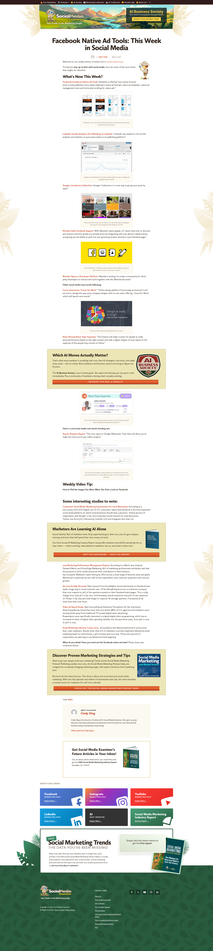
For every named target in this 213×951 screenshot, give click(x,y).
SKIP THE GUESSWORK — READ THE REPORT (106, 554)
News (70, 700)
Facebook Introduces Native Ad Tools (80, 82)
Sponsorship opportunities (104, 924)
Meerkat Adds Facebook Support (78, 230)
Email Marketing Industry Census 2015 (80, 627)
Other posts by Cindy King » (83, 730)
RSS (96, 927)
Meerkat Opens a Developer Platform (80, 276)
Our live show (100, 911)
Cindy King (88, 713)
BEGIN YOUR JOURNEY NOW (146, 19)
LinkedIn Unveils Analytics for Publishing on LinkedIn (87, 134)
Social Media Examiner (64, 15)
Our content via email (103, 900)
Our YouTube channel (102, 907)
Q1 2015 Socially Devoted (74, 586)
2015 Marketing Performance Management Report (86, 565)
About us (98, 896)
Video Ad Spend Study (73, 607)
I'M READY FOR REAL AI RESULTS (105, 382)
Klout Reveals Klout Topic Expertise (79, 336)
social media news (115, 61)
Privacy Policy (70, 910)
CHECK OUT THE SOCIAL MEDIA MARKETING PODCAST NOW (106, 688)
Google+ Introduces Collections (77, 185)
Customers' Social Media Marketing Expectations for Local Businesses (95, 506)
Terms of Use (59, 910)
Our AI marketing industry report (106, 920)
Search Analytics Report (74, 433)
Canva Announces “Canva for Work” (80, 290)
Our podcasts (100, 903)
